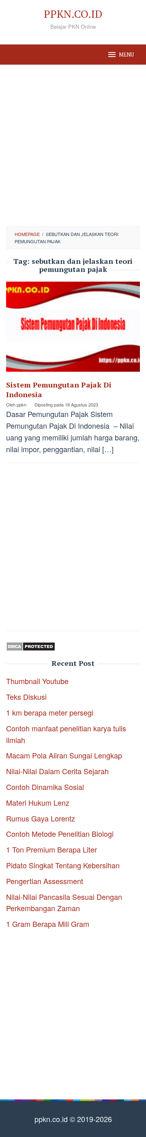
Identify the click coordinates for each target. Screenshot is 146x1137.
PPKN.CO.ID (73, 14)
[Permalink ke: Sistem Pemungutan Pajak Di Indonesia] (73, 329)
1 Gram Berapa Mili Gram (47, 923)
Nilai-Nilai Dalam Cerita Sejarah (57, 771)
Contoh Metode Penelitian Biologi (60, 833)
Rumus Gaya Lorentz (40, 818)
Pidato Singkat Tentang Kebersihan (63, 865)
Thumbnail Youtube (37, 681)
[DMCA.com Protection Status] (30, 645)
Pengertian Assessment (44, 881)
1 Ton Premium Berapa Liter (51, 849)
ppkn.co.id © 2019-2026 (73, 1119)
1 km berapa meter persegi (49, 712)
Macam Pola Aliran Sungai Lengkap (64, 755)
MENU (126, 54)
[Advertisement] (73, 145)
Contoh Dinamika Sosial (45, 786)
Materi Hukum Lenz (37, 802)
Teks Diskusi (26, 696)
